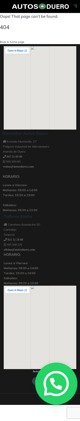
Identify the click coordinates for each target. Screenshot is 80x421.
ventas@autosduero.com (18, 166)
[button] (56, 384)
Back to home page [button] (12, 42)
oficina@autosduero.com (19, 249)
